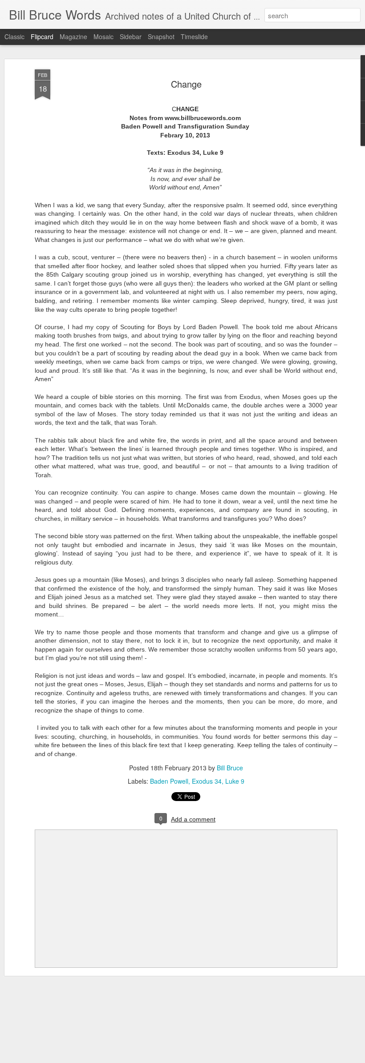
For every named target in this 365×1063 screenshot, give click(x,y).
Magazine (73, 36)
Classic (14, 36)
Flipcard (42, 36)
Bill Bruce (230, 767)
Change (186, 83)
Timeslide (194, 36)
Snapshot (161, 36)
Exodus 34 (207, 781)
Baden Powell (169, 781)
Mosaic (103, 36)
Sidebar (131, 36)
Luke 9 (234, 781)
